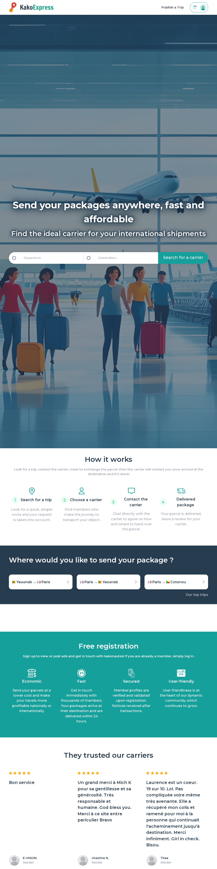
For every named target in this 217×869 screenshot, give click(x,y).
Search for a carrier (183, 257)
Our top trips (197, 595)
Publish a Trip (172, 7)
